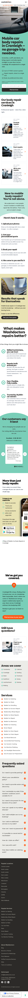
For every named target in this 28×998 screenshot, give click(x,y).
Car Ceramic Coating (10, 744)
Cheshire (3, 892)
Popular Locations (7, 863)
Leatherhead (7, 682)
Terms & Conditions (6, 965)
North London (5, 869)
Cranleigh (6, 672)
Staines (19, 682)
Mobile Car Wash (9, 702)
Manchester (4, 880)
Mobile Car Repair (9, 718)
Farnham (19, 676)
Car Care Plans (5, 925)
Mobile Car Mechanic (10, 721)
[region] (14, 454)
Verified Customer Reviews (8, 959)
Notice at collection (8, 996)
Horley (19, 679)
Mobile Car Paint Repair (11, 734)
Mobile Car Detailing (10, 705)
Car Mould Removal (10, 737)
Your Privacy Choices (12, 993)
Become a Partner (6, 950)
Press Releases (5, 956)
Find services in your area (13, 617)
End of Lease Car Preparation (13, 753)
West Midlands (5, 900)
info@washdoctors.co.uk (8, 974)
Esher (5, 676)
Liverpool (3, 883)
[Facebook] (2, 982)
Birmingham (4, 889)
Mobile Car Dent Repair (11, 731)
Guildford (6, 679)
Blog (2, 948)
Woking (5, 685)
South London (5, 872)
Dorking (19, 672)
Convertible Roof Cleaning (12, 741)
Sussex (3, 897)
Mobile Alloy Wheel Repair (12, 712)
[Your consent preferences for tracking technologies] (25, 995)
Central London (5, 866)
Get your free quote (9, 317)
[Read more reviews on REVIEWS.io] (18, 467)
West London (4, 878)
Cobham (19, 669)
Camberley (6, 669)
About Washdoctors (7, 945)
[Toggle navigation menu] (26, 2)
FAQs (2, 962)
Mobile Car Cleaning (10, 724)
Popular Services (6, 908)
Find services (14, 89)
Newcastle (4, 886)
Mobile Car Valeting (10, 699)
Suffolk (3, 894)
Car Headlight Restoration (12, 750)
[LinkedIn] (8, 982)
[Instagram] (5, 982)
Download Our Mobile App (8, 953)
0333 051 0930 (8, 5)
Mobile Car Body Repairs (11, 715)
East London (4, 875)
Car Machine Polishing (11, 747)
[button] (3, 454)
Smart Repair (8, 728)
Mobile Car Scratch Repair (12, 708)
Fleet (2, 928)
